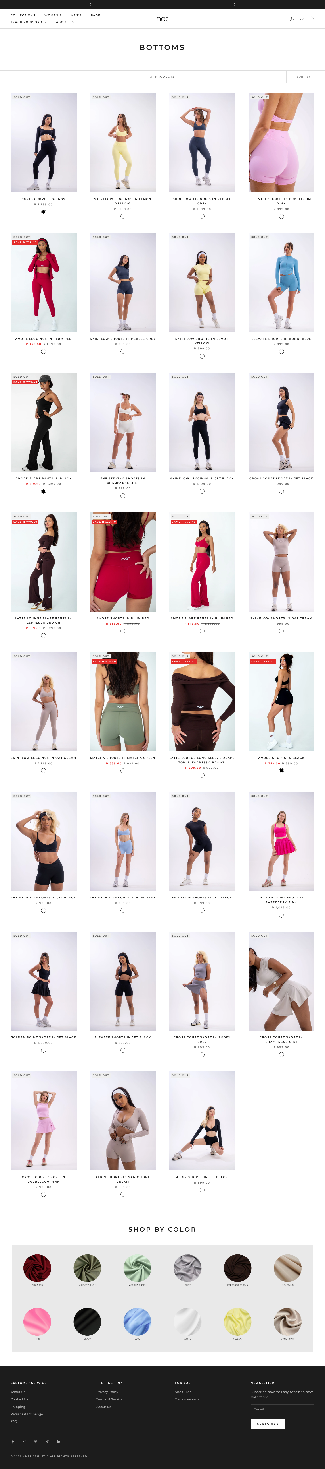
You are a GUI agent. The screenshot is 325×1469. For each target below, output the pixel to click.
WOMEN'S (53, 15)
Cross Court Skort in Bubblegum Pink (43, 1179)
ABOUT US (65, 22)
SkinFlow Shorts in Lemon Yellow (202, 341)
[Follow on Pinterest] (36, 1441)
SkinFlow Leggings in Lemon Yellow (122, 201)
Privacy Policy (107, 1392)
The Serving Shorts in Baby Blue (123, 897)
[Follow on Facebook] (13, 1441)
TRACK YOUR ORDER (29, 22)
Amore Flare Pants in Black (43, 478)
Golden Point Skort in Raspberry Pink (281, 900)
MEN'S (76, 15)
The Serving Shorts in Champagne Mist (123, 481)
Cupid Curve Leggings (43, 199)
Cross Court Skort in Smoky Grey (202, 1039)
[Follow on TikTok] (47, 1441)
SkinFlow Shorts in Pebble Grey (123, 338)
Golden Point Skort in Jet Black (43, 1037)
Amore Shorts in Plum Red (122, 618)
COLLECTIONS (23, 15)
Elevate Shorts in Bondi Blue (281, 338)
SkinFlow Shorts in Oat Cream (281, 618)
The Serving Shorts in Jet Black (43, 897)
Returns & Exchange (27, 1414)
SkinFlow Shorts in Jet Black (202, 897)
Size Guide (183, 1392)
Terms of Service (109, 1399)
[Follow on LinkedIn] (59, 1441)
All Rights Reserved (69, 1456)
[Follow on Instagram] (24, 1441)
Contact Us (19, 1399)
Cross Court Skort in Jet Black (281, 478)
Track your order (188, 1399)
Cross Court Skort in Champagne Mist (281, 1039)
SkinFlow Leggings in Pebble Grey (202, 201)
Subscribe (268, 1423)
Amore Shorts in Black (281, 757)
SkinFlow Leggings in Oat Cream (43, 757)
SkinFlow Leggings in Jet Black (202, 478)
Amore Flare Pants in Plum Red (202, 618)
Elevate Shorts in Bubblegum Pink (281, 201)
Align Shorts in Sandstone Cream (123, 1179)
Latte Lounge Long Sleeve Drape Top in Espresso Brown (202, 760)
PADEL (97, 15)
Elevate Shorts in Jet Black (123, 1037)
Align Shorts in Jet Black (202, 1177)
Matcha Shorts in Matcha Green (122, 757)
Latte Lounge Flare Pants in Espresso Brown (43, 620)
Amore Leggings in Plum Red (43, 338)
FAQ (14, 1421)
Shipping (18, 1407)
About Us (18, 1392)
